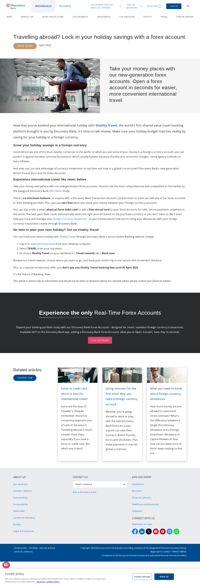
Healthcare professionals (145, 504)
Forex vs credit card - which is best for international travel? (75, 394)
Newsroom (19, 510)
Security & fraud (47, 547)
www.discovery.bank (43, 244)
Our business (20, 484)
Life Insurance (80, 16)
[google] (156, 531)
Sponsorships (20, 497)
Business (137, 490)
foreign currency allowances (70, 219)
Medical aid (27, 16)
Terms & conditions (23, 551)
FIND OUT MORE (100, 340)
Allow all (164, 576)
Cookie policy (20, 547)
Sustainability (20, 504)
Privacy (17, 524)
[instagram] (169, 531)
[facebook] (135, 531)
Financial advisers (141, 497)
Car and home (127, 16)
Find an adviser (184, 16)
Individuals (138, 484)
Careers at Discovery (24, 517)
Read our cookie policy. (48, 581)
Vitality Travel (68, 236)
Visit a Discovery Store (84, 492)
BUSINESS (65, 6)
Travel (164, 16)
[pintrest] (163, 531)
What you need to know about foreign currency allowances (166, 394)
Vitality (147, 16)
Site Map (33, 547)
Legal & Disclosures (23, 531)
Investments (104, 16)
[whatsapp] (176, 531)
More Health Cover (53, 16)
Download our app (142, 524)
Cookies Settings (142, 576)
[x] (149, 531)
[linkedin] (142, 531)
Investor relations (22, 490)
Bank (9, 16)
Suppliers (137, 510)
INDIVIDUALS (43, 6)
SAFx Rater (55, 191)
